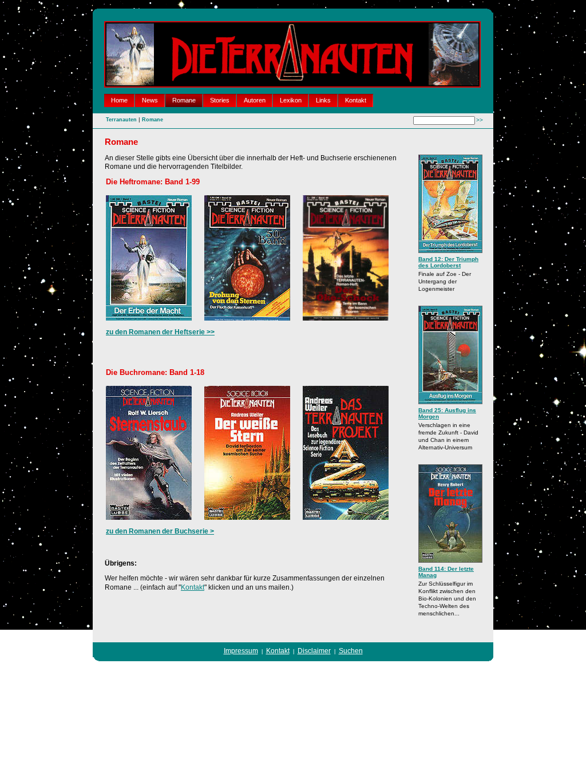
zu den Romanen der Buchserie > (160, 531)
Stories (219, 100)
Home (119, 100)
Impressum (241, 651)
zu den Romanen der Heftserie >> (160, 332)
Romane (184, 100)
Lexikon (291, 100)
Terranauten (121, 120)
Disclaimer (314, 651)
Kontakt (355, 100)
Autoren (255, 100)
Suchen (351, 651)
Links (323, 100)
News (150, 100)
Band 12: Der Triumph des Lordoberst (448, 262)
